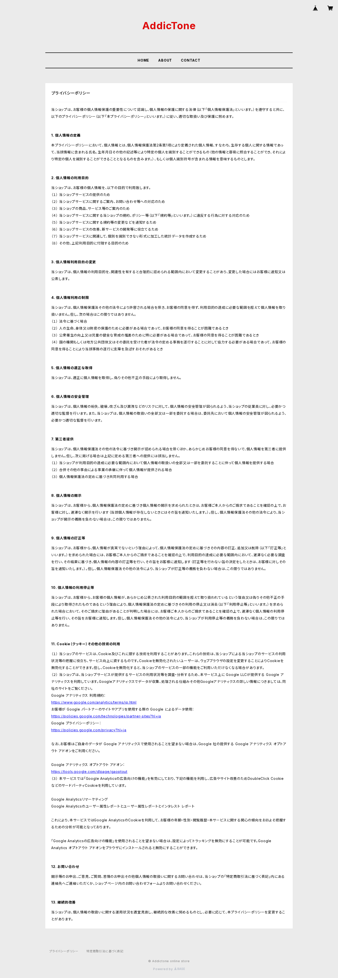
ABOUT (165, 60)
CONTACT (190, 60)
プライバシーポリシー (63, 951)
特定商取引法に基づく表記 (104, 951)
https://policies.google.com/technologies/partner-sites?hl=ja (106, 716)
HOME (143, 60)
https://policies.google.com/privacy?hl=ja (88, 730)
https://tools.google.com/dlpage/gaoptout (89, 771)
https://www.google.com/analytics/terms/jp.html (94, 702)
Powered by (163, 969)
